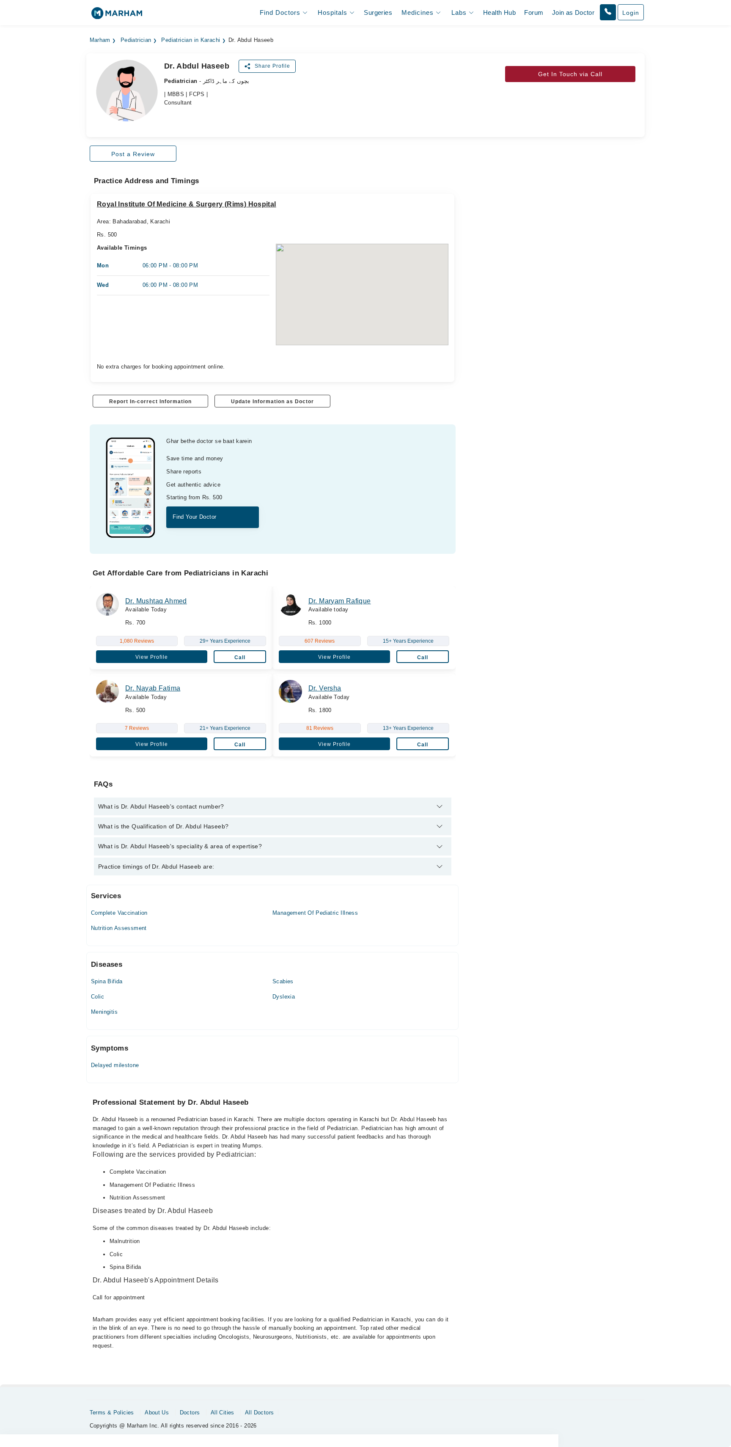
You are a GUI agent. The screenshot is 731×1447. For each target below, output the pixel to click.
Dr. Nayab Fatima (152, 688)
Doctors (190, 1412)
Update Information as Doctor (272, 401)
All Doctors (259, 1412)
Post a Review (133, 154)
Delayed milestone (115, 1065)
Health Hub (499, 12)
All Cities (222, 1412)
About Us (157, 1412)
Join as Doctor (573, 12)
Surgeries (378, 12)
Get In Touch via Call (570, 74)
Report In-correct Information (150, 401)
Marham (100, 40)
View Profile (151, 657)
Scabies (283, 981)
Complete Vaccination (119, 913)
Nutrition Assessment (119, 928)
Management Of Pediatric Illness (315, 913)
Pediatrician (136, 40)
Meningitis (104, 1012)
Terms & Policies (112, 1412)
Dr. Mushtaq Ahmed (156, 601)
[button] (608, 12)
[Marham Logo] (116, 16)
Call (239, 657)
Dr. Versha (324, 688)
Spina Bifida (107, 981)
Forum (533, 12)
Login (630, 12)
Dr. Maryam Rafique (339, 601)
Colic (97, 996)
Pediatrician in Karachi (190, 40)
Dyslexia (283, 996)
